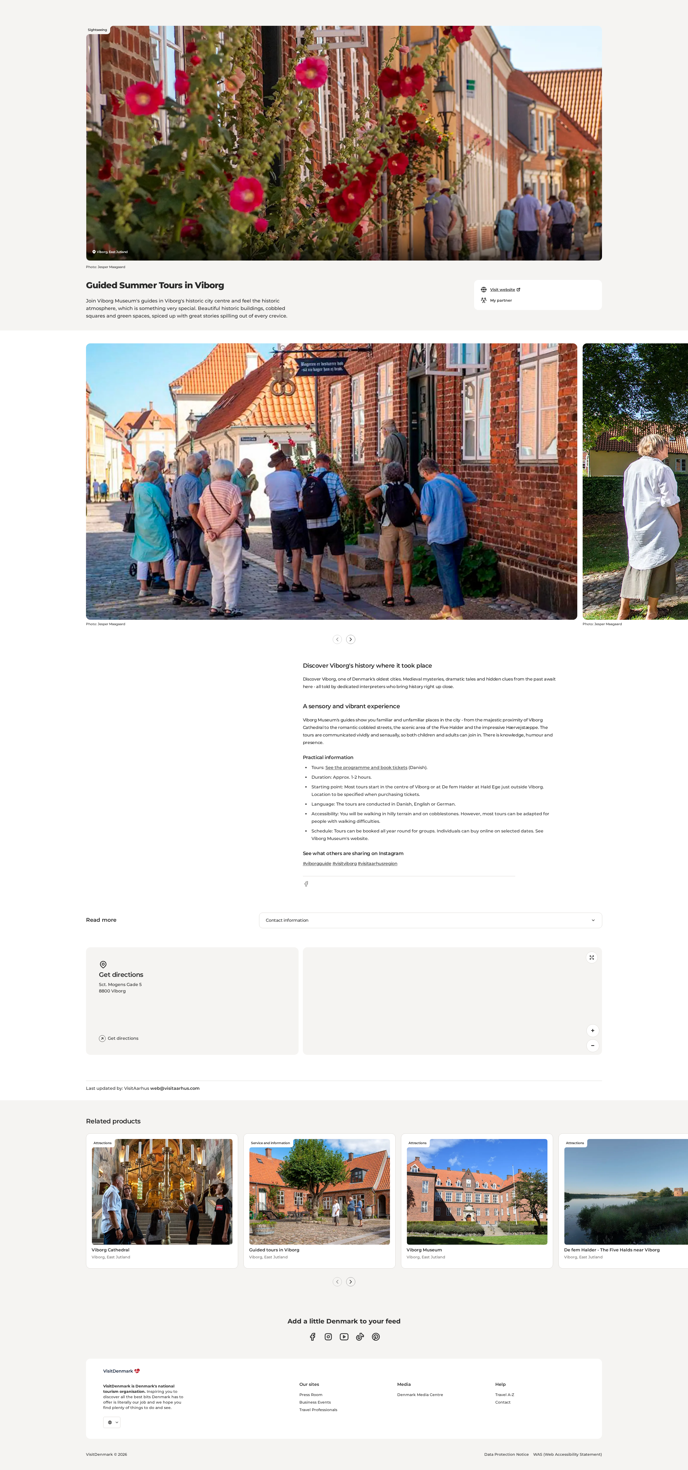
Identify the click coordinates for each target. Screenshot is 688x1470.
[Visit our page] (328, 1336)
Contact (503, 1402)
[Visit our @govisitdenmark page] (360, 1336)
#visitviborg (344, 863)
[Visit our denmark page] (312, 1336)
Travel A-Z (504, 1394)
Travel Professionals (318, 1409)
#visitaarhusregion (377, 863)
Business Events (315, 1402)
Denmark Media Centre (420, 1394)
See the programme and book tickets (366, 767)
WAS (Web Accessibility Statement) (567, 1454)
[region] (452, 1001)
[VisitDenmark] (121, 1371)
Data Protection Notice (506, 1454)
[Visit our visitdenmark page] (344, 1336)
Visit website (502, 289)
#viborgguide (317, 863)
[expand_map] (592, 957)
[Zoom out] (592, 1045)
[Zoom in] (592, 1030)
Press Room (310, 1394)
